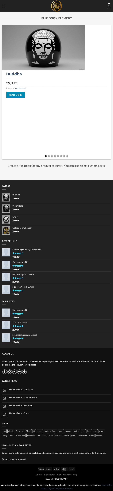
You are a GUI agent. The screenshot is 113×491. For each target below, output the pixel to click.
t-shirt (66, 436)
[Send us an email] (19, 371)
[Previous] (7, 92)
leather (77, 431)
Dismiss (69, 488)
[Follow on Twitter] (14, 371)
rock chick (31, 436)
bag (4, 431)
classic (10, 431)
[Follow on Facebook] (4, 371)
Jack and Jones (50, 431)
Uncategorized (20, 88)
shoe (44, 436)
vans (73, 436)
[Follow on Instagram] (9, 371)
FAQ (75, 475)
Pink (11, 436)
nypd (101, 431)
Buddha (14, 74)
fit (34, 431)
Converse (19, 431)
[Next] (105, 92)
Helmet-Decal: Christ (19, 413)
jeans (61, 431)
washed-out (82, 436)
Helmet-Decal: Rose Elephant (23, 397)
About (39, 475)
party (5, 436)
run (39, 436)
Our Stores (49, 475)
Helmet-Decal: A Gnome (20, 405)
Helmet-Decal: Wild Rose (21, 389)
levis (89, 431)
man (95, 431)
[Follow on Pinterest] (24, 371)
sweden (58, 436)
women (99, 436)
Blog (59, 475)
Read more (15, 95)
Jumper (68, 431)
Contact (67, 475)
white (91, 436)
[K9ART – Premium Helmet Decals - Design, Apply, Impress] (56, 6)
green (39, 431)
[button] (3, 5)
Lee (83, 431)
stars (51, 436)
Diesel (28, 431)
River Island (20, 436)
